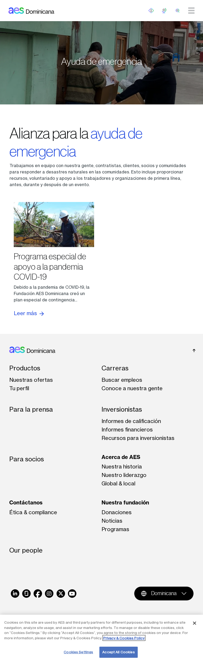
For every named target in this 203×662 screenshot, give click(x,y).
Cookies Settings (78, 652)
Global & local (118, 483)
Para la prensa (31, 409)
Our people (26, 550)
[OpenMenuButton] (151, 10)
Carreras (115, 368)
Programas (115, 529)
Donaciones (117, 512)
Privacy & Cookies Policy (124, 638)
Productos (24, 368)
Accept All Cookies (118, 652)
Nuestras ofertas (31, 379)
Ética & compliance (33, 512)
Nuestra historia (122, 466)
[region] (101, 638)
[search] (177, 10)
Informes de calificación (131, 421)
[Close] (194, 623)
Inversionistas (122, 409)
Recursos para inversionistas (138, 438)
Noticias (112, 520)
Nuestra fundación (125, 502)
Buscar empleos (122, 379)
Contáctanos (26, 502)
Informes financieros (127, 429)
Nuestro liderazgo (124, 475)
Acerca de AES (121, 457)
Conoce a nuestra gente (132, 388)
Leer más (26, 313)
